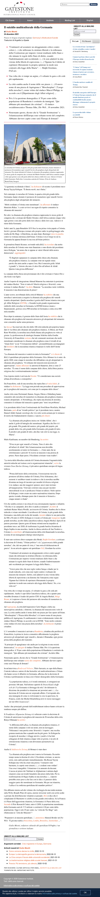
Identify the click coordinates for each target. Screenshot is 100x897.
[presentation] (75, 41)
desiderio (10, 346)
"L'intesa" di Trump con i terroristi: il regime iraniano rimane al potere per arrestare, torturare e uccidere (83, 70)
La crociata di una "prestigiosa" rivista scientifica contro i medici (84, 47)
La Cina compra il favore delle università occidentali (29, 857)
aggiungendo (20, 253)
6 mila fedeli (52, 383)
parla (14, 410)
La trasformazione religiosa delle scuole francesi (28, 860)
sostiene (28, 338)
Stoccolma (28, 820)
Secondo (7, 804)
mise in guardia (57, 234)
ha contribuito (16, 532)
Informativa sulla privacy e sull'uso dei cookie (22, 885)
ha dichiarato (36, 186)
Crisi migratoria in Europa (32, 843)
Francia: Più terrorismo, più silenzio (23, 863)
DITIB (23, 303)
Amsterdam (53, 820)
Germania (47, 843)
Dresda (33, 376)
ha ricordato (49, 244)
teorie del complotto (33, 660)
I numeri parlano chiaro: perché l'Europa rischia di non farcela (84, 58)
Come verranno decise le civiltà (21, 851)
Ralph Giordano (49, 539)
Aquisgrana (11, 606)
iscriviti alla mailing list (50, 867)
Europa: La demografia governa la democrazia (27, 854)
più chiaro (46, 415)
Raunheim (39, 631)
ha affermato (45, 204)
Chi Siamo (9, 20)
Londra (36, 820)
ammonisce (40, 817)
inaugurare (56, 517)
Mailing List (70, 20)
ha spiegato (20, 647)
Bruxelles (44, 820)
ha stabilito (48, 294)
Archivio (50, 20)
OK (85, 893)
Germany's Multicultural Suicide (45, 37)
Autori (30, 20)
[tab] (75, 41)
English (90, 20)
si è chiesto (55, 354)
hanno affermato (22, 365)
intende (42, 515)
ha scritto (44, 439)
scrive (56, 463)
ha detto (29, 287)
